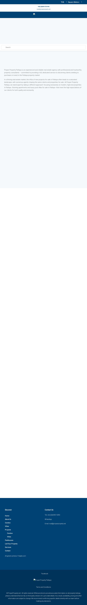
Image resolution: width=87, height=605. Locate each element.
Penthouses (9, 540)
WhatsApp (48, 519)
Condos (8, 523)
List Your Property (11, 544)
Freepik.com (22, 556)
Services (8, 547)
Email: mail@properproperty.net (55, 523)
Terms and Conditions (43, 587)
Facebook (44, 573)
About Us (8, 519)
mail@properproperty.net (43, 9)
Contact (7, 551)
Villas (7, 526)
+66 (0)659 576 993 (43, 6)
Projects (8, 530)
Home (7, 516)
